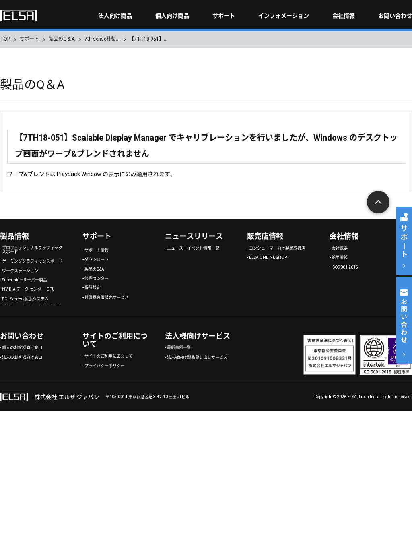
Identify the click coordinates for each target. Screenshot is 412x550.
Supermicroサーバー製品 (24, 280)
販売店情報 (265, 236)
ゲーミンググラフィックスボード (32, 261)
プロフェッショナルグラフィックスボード (32, 250)
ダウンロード (96, 260)
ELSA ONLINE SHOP (268, 258)
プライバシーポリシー (104, 366)
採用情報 (340, 258)
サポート (223, 15)
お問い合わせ (395, 15)
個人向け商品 (172, 15)
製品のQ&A (94, 269)
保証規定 (92, 288)
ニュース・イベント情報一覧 (193, 248)
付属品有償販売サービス (106, 298)
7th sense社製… (101, 39)
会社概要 (340, 248)
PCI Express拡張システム (25, 299)
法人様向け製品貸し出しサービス (197, 358)
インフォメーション (283, 15)
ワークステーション (20, 271)
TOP (5, 39)
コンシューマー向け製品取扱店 (277, 248)
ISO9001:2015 (345, 267)
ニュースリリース (194, 236)
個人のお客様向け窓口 (22, 348)
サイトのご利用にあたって (108, 356)
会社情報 (343, 15)
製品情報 (14, 236)
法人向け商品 (115, 15)
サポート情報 (96, 250)
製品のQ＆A (62, 39)
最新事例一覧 (179, 348)
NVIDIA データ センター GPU (28, 289)
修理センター (96, 279)
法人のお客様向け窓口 (22, 358)
